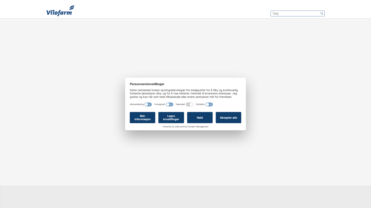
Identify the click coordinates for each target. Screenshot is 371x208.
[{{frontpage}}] (60, 10)
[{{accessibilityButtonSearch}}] (322, 13)
